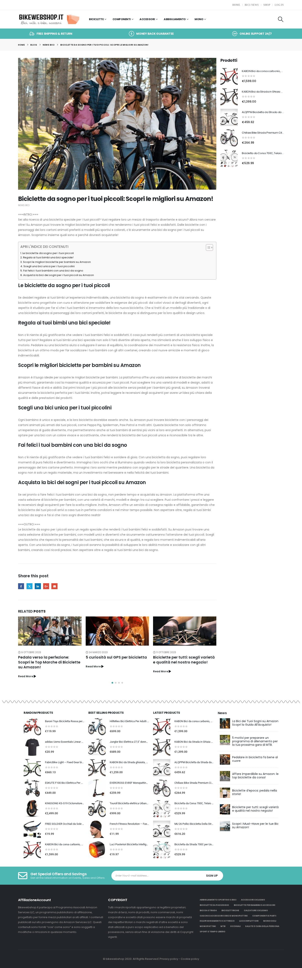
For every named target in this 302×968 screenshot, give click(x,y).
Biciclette (96, 19)
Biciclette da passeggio (214, 905)
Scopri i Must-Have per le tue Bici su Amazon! (255, 825)
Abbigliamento (175, 19)
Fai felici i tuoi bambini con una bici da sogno (53, 270)
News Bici (24, 205)
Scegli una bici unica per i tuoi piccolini (49, 266)
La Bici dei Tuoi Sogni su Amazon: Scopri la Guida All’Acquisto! (255, 723)
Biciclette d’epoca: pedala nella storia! (254, 792)
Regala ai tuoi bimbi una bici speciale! (48, 257)
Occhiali (235, 926)
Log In (279, 4)
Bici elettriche (230, 910)
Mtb (222, 926)
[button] (281, 19)
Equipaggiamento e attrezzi (217, 920)
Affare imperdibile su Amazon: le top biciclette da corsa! (255, 775)
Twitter (29, 586)
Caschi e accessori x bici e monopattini (224, 915)
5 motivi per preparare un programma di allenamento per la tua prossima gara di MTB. (255, 741)
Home (236, 4)
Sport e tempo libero (212, 931)
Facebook (21, 586)
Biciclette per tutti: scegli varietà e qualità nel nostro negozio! (184, 660)
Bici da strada (208, 910)
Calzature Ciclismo (256, 910)
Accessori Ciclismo (253, 899)
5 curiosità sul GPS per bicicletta (116, 657)
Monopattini (208, 926)
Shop (266, 4)
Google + (46, 586)
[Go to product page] (229, 76)
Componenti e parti (264, 915)
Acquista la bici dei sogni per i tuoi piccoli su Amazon (58, 275)
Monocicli (269, 920)
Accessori (147, 19)
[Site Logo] (49, 19)
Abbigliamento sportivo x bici (218, 899)
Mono (199, 19)
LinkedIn (38, 586)
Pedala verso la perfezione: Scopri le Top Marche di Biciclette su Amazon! (49, 662)
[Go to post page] (49, 631)
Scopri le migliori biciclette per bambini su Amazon (57, 262)
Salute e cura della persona (262, 926)
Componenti (122, 19)
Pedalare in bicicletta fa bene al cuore (255, 759)
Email (54, 586)
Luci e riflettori (248, 920)
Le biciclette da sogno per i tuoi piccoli (48, 253)
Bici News (252, 4)
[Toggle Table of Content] (207, 247)
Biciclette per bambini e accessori (254, 905)
